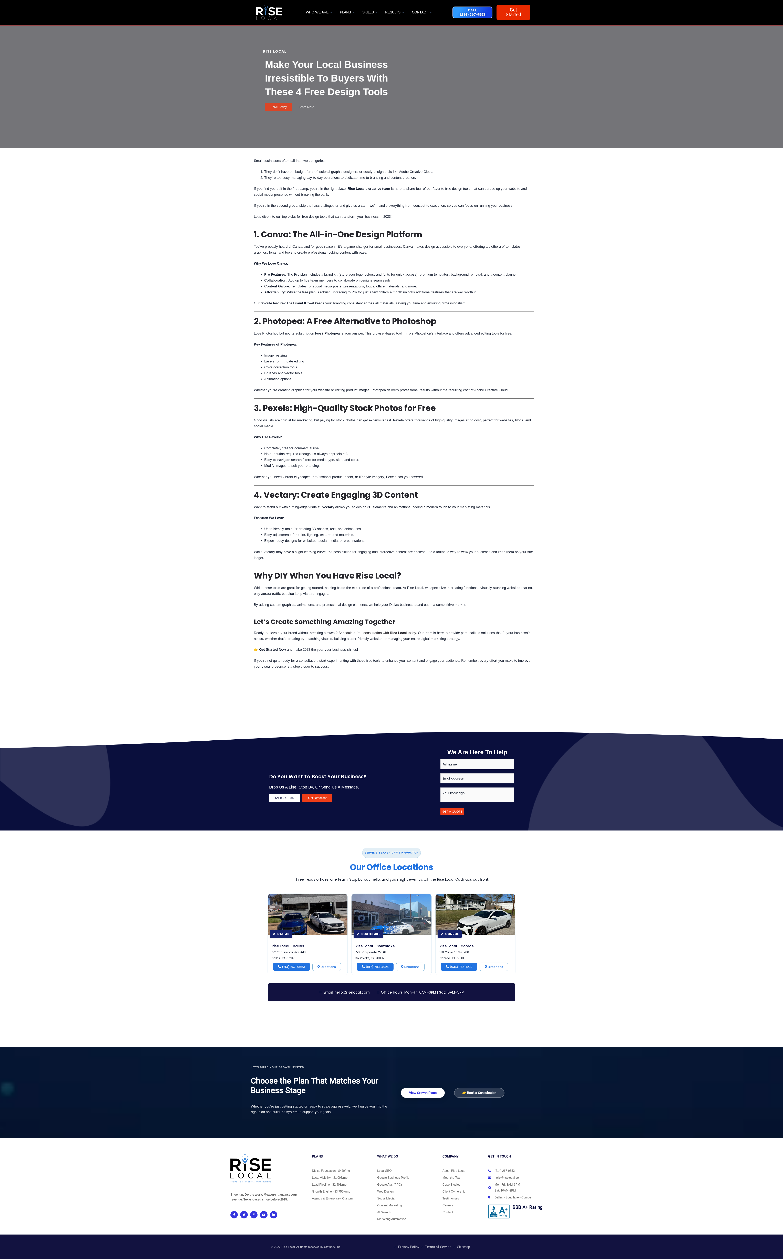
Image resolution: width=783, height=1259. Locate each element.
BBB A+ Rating (528, 1207)
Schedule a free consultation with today (377, 633)
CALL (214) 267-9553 (472, 12)
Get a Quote (452, 811)
